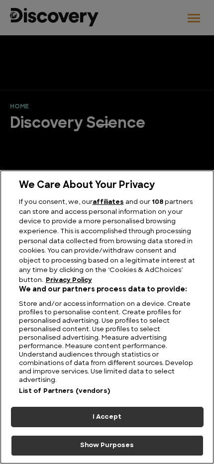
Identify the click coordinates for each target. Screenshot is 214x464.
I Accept (107, 417)
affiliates (108, 202)
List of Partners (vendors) (64, 391)
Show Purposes (107, 445)
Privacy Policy (69, 280)
